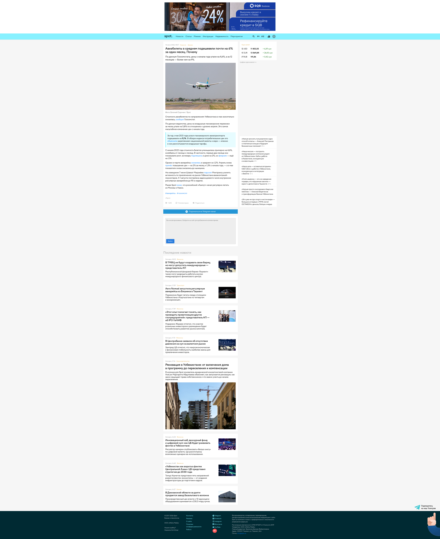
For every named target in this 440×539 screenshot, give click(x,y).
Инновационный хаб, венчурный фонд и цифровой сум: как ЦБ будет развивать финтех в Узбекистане (187, 443)
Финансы (180, 259)
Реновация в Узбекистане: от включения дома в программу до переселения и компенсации (197, 366)
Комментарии (183, 203)
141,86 (253, 57)
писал (179, 185)
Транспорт (180, 285)
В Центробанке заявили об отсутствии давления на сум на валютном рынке (186, 342)
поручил (208, 172)
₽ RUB (244, 57)
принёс (168, 165)
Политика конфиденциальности (193, 525)
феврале (223, 156)
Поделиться (199, 203)
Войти (170, 241)
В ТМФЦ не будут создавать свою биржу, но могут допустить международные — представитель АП (188, 265)
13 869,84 (255, 53)
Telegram (217, 516)
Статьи (189, 36)
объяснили (172, 141)
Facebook (217, 518)
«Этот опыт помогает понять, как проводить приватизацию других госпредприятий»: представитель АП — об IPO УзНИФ (187, 316)
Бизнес (179, 489)
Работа (188, 529)
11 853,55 (255, 49)
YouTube (217, 527)
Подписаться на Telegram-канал (202, 211)
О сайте (189, 521)
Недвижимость (221, 36)
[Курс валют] (269, 37)
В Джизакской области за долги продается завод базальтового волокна (187, 494)
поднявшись (196, 156)
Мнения (197, 36)
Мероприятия (237, 36)
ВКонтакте (218, 524)
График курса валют (247, 62)
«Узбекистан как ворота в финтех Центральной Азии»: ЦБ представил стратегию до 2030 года (185, 469)
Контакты (189, 516)
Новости (179, 36)
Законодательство (183, 361)
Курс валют (246, 45)
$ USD (244, 49)
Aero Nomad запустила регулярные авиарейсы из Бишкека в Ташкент (185, 290)
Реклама (189, 518)
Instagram (218, 521)
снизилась (196, 163)
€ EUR (244, 53)
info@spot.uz (241, 533)
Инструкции (208, 36)
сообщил (180, 119)
